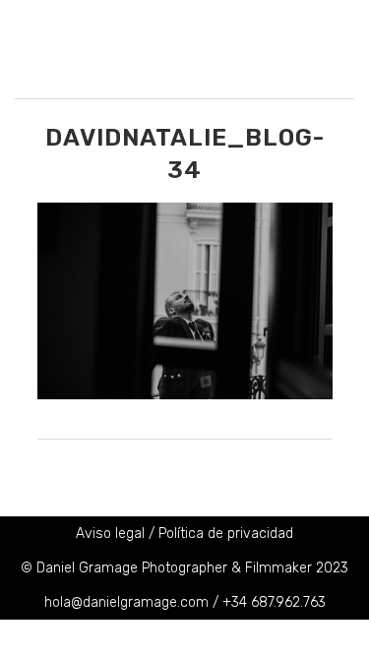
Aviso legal (110, 533)
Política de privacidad (225, 533)
